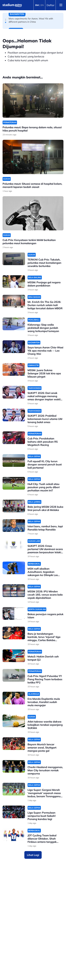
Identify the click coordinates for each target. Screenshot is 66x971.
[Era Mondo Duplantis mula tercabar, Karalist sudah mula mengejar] (14, 698)
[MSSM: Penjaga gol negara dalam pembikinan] (14, 281)
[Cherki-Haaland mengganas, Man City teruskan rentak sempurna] (14, 766)
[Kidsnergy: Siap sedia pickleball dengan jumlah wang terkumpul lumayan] (14, 324)
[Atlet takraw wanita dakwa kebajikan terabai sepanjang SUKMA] (14, 721)
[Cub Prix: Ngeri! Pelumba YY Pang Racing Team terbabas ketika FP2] (14, 675)
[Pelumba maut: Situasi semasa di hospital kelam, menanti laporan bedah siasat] (33, 157)
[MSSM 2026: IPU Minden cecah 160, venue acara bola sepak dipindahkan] (14, 590)
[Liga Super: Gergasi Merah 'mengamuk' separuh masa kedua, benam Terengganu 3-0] (14, 789)
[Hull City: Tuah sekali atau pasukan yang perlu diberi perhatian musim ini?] (14, 483)
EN (42, 5)
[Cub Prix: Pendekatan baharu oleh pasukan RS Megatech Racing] (14, 437)
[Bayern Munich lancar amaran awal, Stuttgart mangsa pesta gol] (14, 743)
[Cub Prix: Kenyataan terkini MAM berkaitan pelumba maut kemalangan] (33, 213)
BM (37, 5)
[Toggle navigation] (61, 5)
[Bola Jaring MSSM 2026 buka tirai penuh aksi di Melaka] (14, 506)
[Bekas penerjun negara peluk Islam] (14, 613)
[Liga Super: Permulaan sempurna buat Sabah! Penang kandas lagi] (14, 812)
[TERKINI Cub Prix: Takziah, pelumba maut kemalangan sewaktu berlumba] (14, 258)
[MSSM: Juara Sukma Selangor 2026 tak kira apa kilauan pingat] (14, 369)
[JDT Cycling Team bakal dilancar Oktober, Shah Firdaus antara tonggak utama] (14, 834)
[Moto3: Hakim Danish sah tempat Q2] (14, 655)
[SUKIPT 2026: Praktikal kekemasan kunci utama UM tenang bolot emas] (14, 415)
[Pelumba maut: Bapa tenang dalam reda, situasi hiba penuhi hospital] (33, 100)
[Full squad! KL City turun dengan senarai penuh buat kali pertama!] (14, 460)
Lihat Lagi (33, 855)
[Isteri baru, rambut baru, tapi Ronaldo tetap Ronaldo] (14, 525)
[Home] (12, 5)
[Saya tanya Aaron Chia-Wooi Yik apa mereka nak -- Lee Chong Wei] (14, 346)
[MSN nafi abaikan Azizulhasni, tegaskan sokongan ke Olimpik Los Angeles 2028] (14, 568)
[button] (5, 19)
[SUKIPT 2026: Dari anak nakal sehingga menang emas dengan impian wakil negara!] (14, 392)
